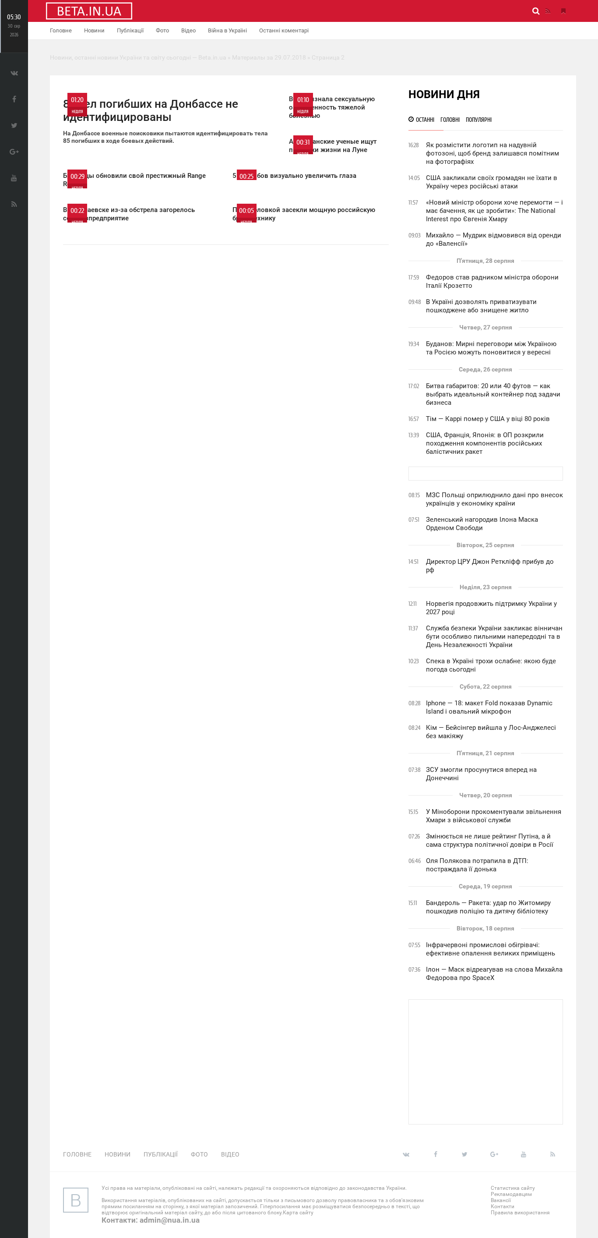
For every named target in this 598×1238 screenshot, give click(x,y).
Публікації (130, 30)
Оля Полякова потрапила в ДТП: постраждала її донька (477, 865)
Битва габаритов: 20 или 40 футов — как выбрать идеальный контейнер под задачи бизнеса (493, 394)
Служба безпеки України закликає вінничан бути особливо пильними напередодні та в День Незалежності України (494, 636)
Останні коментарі (284, 30)
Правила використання (520, 1213)
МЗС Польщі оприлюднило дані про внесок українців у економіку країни (494, 499)
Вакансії (501, 1200)
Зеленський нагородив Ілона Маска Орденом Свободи (482, 524)
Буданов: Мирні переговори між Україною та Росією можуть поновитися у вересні (491, 348)
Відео (188, 30)
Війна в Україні (227, 30)
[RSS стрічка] (548, 11)
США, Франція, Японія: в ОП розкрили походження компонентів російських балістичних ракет (485, 443)
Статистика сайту (513, 1188)
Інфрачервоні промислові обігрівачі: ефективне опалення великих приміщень (490, 949)
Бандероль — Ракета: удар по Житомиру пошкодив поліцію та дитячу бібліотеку (488, 907)
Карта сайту (298, 1213)
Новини (94, 30)
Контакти (502, 1206)
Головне (61, 30)
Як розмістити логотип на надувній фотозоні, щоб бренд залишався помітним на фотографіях (492, 153)
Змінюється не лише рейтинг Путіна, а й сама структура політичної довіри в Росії (489, 840)
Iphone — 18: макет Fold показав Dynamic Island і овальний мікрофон (489, 707)
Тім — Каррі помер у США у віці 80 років (488, 419)
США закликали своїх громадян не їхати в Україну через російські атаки (491, 182)
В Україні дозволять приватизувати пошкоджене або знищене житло (481, 306)
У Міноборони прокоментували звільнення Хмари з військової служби (493, 816)
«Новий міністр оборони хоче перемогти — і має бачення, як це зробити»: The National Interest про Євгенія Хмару (494, 210)
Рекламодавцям (511, 1194)
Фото (162, 30)
